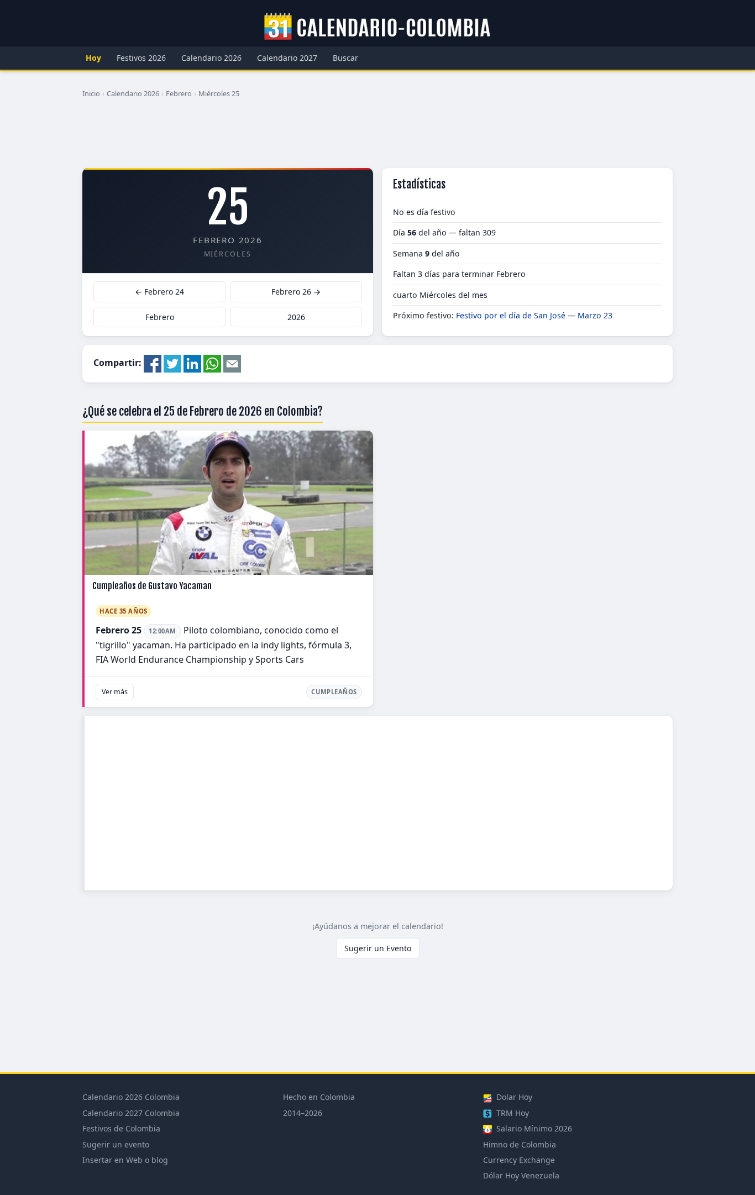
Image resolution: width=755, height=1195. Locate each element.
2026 (296, 317)
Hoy (93, 58)
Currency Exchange (519, 1160)
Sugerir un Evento (377, 948)
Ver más (115, 691)
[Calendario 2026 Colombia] (377, 27)
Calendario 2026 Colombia (131, 1097)
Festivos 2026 (141, 58)
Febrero (179, 93)
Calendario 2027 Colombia (131, 1113)
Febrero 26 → (296, 291)
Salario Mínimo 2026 (533, 1128)
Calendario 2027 (287, 58)
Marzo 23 (595, 315)
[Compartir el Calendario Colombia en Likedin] (192, 363)
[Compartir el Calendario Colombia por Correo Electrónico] (232, 363)
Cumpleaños (334, 692)
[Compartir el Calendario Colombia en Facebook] (152, 363)
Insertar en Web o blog (125, 1160)
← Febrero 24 (159, 291)
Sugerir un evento (115, 1144)
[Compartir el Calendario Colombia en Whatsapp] (212, 363)
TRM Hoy (511, 1113)
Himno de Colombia (519, 1144)
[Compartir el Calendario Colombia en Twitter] (172, 363)
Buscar (345, 58)
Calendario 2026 (211, 58)
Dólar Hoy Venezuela (521, 1175)
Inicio (91, 93)
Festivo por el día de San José (510, 315)
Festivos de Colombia (121, 1128)
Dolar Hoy (513, 1097)
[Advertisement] (377, 138)
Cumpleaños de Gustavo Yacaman (152, 585)
